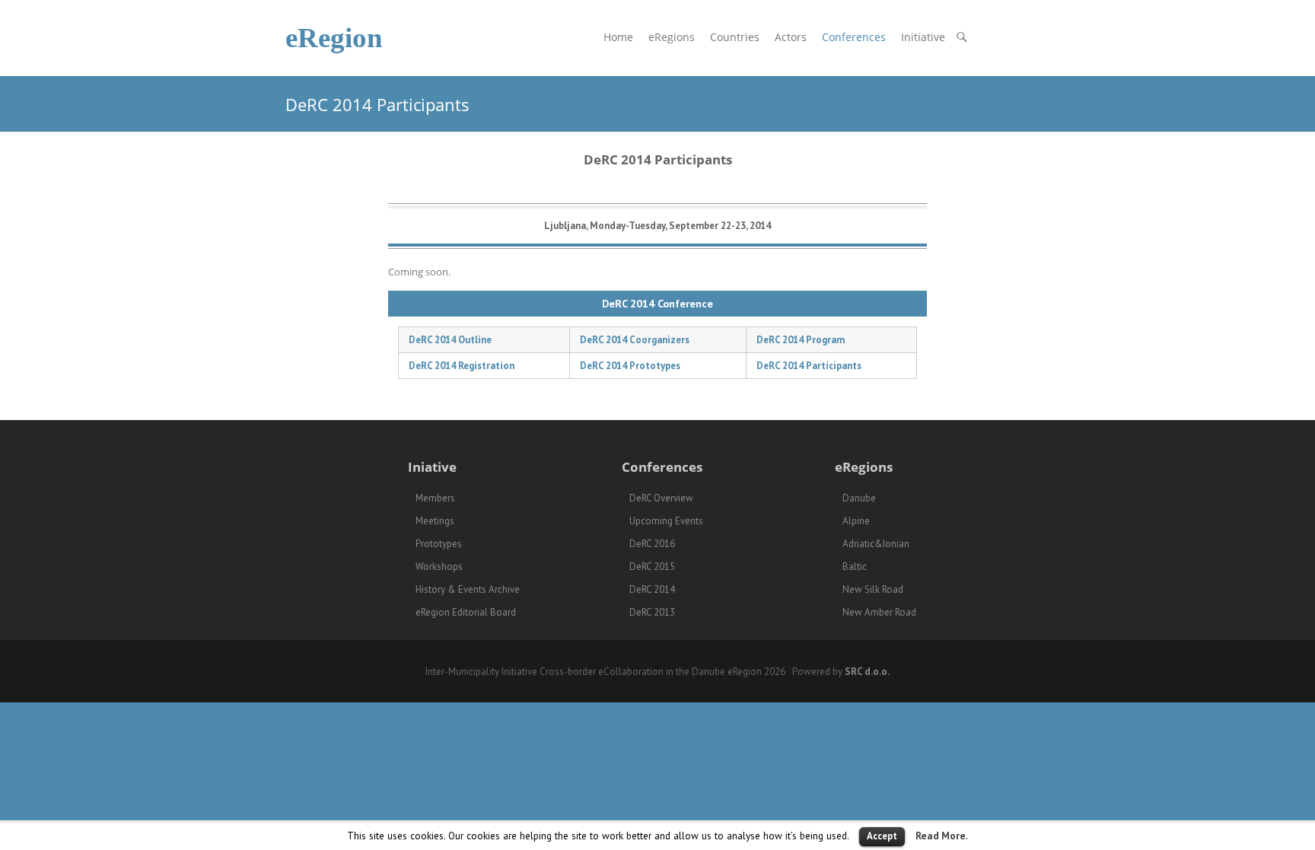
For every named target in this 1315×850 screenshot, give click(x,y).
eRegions (671, 37)
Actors (791, 37)
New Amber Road (879, 612)
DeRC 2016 (652, 543)
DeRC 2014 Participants (808, 365)
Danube (859, 498)
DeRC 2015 (652, 566)
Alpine (856, 520)
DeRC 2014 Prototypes (630, 365)
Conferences (854, 37)
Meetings (435, 520)
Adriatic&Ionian (875, 543)
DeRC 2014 (652, 589)
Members (435, 498)
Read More (940, 835)
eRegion (334, 37)
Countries (734, 37)
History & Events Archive (468, 589)
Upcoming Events (666, 520)
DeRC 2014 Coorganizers (634, 339)
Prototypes (439, 543)
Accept (882, 835)
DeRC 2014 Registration (461, 365)
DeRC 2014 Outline (450, 339)
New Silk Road (872, 589)
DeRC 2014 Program (800, 339)
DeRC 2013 (652, 612)
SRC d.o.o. (867, 671)
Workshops (439, 566)
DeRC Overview (661, 498)
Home (618, 37)
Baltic (854, 566)
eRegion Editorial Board (466, 612)
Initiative (923, 37)
